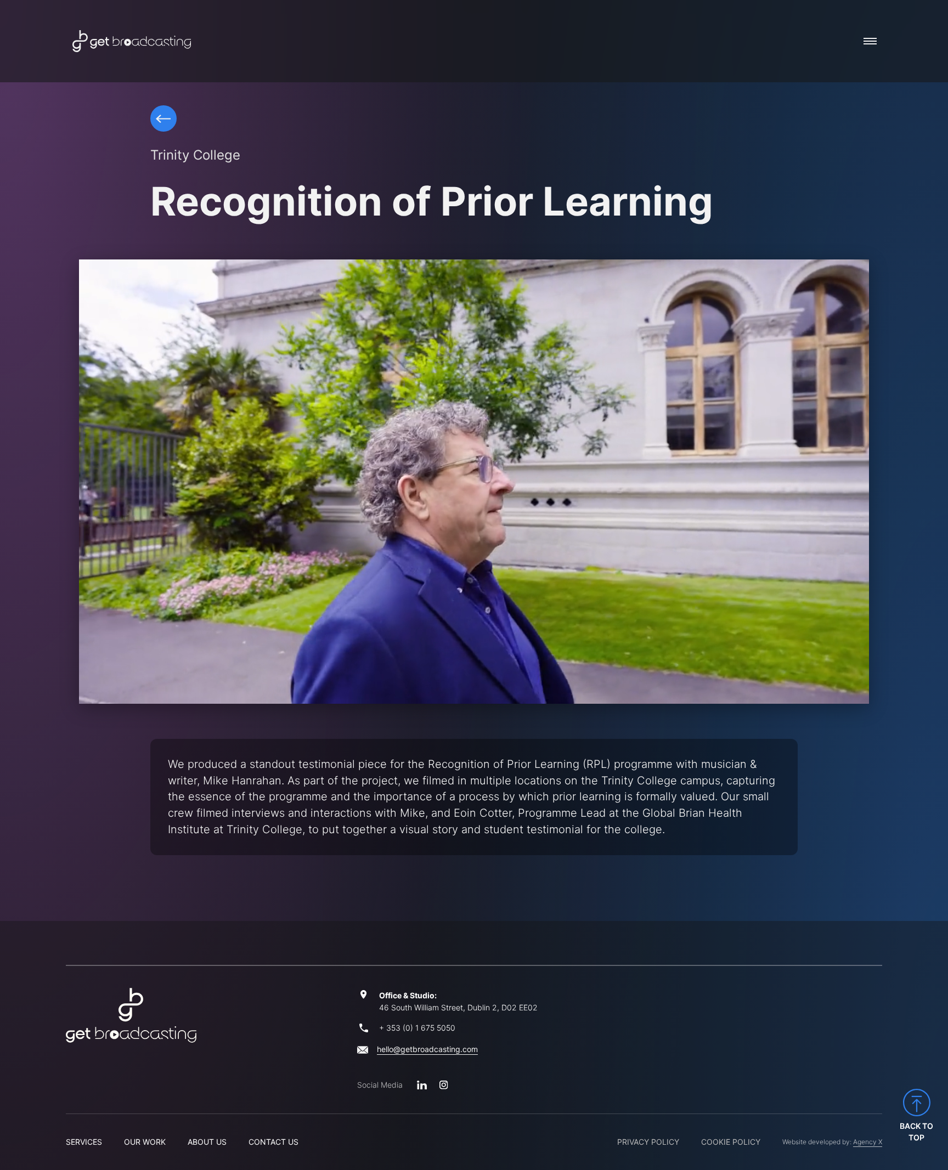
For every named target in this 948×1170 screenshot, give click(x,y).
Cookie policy (730, 1141)
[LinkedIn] (421, 1085)
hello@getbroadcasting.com (427, 1049)
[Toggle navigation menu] (870, 41)
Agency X (867, 1142)
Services (84, 1141)
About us (207, 1141)
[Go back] (163, 118)
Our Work (145, 1141)
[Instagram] (443, 1085)
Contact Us (273, 1141)
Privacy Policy (648, 1141)
